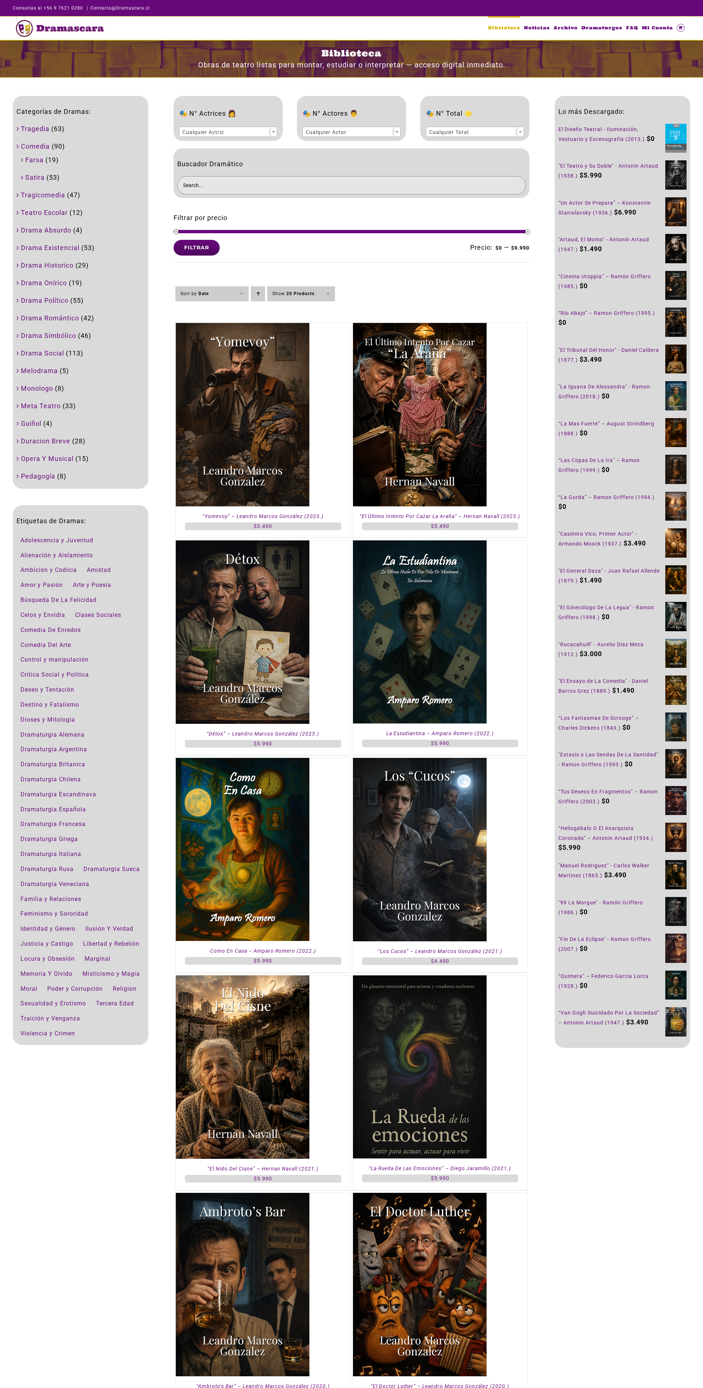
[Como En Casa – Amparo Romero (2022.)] (242, 763)
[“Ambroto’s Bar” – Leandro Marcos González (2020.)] (242, 1198)
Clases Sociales (98, 614)
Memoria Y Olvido (46, 973)
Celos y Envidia (43, 614)
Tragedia (35, 129)
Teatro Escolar (44, 212)
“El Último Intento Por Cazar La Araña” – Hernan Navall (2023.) (440, 516)
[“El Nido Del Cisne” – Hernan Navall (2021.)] (242, 980)
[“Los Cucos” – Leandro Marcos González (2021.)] (420, 763)
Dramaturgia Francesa (53, 823)
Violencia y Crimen (48, 1033)
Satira (35, 177)
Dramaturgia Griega (49, 839)
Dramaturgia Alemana (53, 734)
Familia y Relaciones (51, 899)
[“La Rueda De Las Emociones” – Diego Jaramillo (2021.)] (420, 980)
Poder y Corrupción (75, 988)
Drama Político (44, 300)
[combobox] (228, 132)
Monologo (37, 388)
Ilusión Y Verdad (109, 928)
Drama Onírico (44, 283)
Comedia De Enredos (51, 629)
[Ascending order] (258, 293)
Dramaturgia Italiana (51, 854)
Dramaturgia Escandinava (58, 794)
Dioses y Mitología (48, 719)
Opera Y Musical (47, 458)
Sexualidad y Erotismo (53, 1003)
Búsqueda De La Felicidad (59, 599)
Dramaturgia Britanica (53, 764)
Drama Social (42, 353)
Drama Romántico (50, 318)
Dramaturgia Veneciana (55, 884)
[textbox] (228, 132)
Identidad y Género (48, 928)
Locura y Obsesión (48, 958)
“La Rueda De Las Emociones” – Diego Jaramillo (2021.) (440, 1168)
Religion (125, 988)
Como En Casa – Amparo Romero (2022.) (263, 951)
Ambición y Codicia (49, 569)
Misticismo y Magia (111, 973)
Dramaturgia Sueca (111, 869)
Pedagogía (38, 476)
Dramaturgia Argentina (54, 749)
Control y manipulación (55, 659)
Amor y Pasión (42, 584)
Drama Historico (47, 265)
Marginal (98, 958)
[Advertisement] (622, 1115)
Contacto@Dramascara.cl (120, 8)
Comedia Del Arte (46, 644)
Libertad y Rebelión (111, 943)
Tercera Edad (115, 1003)
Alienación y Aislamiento (57, 555)
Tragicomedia (43, 195)
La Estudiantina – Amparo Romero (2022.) (440, 733)
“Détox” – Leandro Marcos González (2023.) (263, 734)
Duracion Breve (45, 441)
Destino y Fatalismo (50, 704)
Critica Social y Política (55, 674)
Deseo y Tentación (47, 689)
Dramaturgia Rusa (47, 869)
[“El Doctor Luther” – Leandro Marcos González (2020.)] (420, 1198)
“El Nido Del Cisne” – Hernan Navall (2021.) (263, 1169)
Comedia (35, 146)
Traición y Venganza (50, 1018)
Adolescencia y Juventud (57, 540)
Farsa (34, 160)
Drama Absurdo (46, 230)
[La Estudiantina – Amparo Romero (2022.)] (420, 545)
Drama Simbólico (48, 335)
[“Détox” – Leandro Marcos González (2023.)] (242, 545)
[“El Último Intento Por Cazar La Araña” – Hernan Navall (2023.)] (420, 328)
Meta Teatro (41, 406)
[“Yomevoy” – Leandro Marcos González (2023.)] (242, 328)
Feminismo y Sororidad (54, 913)
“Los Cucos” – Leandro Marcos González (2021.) (440, 951)
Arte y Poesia (92, 584)
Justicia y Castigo (47, 943)
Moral (29, 988)
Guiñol (31, 423)
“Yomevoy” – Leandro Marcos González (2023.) (263, 516)
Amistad (99, 569)
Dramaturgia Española (53, 809)
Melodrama (39, 371)
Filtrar (196, 247)
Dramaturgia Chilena (51, 779)
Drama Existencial (50, 248)
